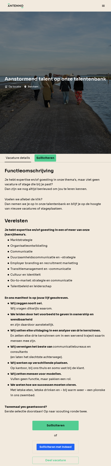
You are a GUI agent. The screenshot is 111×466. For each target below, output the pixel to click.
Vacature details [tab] (18, 158)
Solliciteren (55, 425)
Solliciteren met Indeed (55, 447)
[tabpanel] (55, 316)
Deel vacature (55, 460)
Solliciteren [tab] (45, 158)
